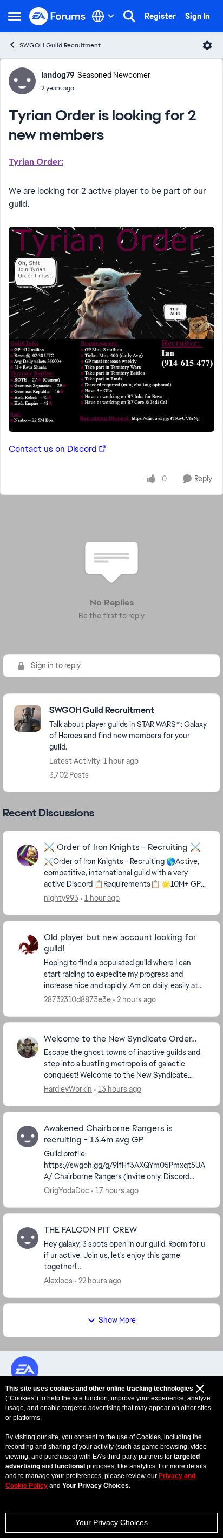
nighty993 (61, 898)
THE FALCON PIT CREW (90, 1229)
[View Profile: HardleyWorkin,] (27, 1047)
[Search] (129, 16)
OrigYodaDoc (66, 1190)
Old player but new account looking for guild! (120, 943)
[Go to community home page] (57, 16)
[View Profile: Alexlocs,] (27, 1238)
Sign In (197, 16)
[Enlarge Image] (111, 329)
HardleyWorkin (68, 1089)
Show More (117, 1320)
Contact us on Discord (53, 448)
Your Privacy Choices (111, 1522)
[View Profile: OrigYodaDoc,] (27, 1136)
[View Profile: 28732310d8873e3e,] (27, 945)
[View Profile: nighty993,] (27, 855)
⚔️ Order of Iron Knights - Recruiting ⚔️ (122, 847)
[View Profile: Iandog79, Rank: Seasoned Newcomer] (22, 80)
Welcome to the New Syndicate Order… (120, 1038)
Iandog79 (58, 75)
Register (160, 16)
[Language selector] (103, 16)
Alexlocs (58, 1280)
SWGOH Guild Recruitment (60, 45)
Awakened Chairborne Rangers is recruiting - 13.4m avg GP (108, 1134)
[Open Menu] (207, 45)
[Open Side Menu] (15, 16)
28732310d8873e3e (77, 999)
